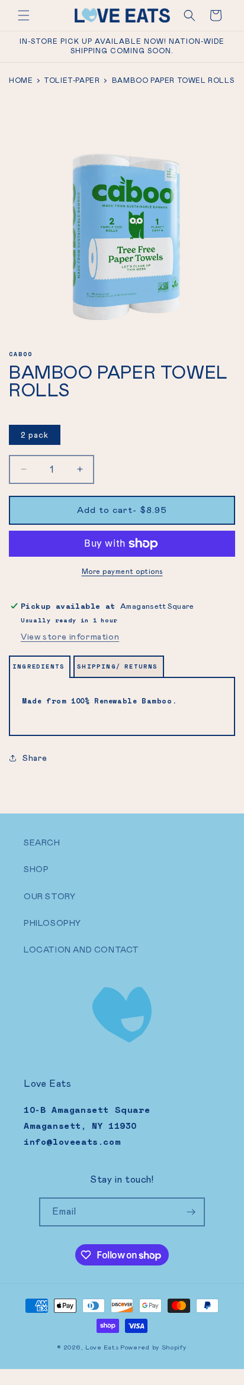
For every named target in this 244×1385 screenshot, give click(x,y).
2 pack (35, 435)
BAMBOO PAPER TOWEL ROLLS (173, 80)
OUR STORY (49, 896)
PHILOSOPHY (52, 923)
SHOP (36, 869)
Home (21, 80)
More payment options (122, 571)
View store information (70, 636)
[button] (24, 15)
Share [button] (35, 758)
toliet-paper (71, 80)
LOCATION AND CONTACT (81, 949)
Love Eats (101, 1347)
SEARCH (42, 842)
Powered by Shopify (153, 1347)
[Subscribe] (191, 1211)
